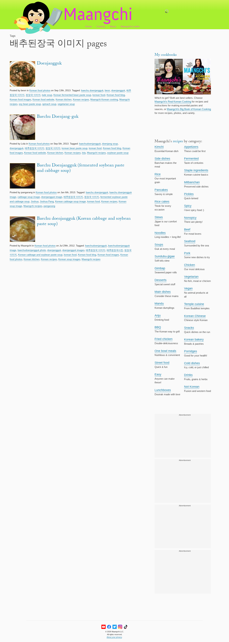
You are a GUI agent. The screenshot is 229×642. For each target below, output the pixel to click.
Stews (159, 217)
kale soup (47, 95)
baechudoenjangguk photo (32, 250)
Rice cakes (162, 201)
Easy (158, 374)
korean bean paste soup (75, 148)
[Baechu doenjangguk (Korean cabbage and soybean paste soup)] (22, 229)
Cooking (100, 26)
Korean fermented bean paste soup (72, 95)
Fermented (191, 158)
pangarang (49, 206)
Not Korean (191, 386)
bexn (107, 90)
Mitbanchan (192, 182)
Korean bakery (194, 339)
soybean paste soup (118, 152)
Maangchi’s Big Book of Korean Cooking (189, 109)
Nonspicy (190, 217)
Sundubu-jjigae (165, 256)
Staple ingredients (196, 170)
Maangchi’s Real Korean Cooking (173, 101)
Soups (159, 244)
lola (84, 152)
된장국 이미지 (33, 95)
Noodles (160, 232)
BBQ (158, 327)
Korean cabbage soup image (70, 201)
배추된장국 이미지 (34, 148)
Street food (162, 362)
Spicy (187, 205)
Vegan (188, 288)
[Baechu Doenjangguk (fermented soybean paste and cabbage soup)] (22, 176)
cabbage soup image (29, 197)
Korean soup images (69, 259)
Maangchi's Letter (130, 26)
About (113, 26)
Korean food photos (39, 90)
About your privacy (114, 637)
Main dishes (163, 291)
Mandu (159, 303)
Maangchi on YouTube (103, 627)
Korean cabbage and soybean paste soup (40, 254)
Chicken (189, 265)
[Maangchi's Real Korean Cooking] (169, 77)
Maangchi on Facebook (109, 627)
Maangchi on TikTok (126, 627)
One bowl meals (165, 351)
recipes (178, 142)
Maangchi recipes (96, 152)
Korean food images (20, 99)
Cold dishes (192, 363)
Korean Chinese (195, 316)
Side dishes (162, 158)
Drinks (188, 375)
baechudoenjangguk (90, 143)
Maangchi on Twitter (114, 627)
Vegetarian (191, 276)
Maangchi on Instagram (120, 627)
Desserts (160, 280)
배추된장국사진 (115, 250)
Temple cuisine (194, 304)
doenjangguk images (73, 250)
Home (88, 26)
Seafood (189, 241)
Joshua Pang (47, 201)
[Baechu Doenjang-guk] (22, 127)
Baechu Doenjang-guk (57, 117)
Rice (158, 174)
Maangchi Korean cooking (104, 99)
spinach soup (49, 104)
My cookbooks (166, 55)
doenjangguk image (51, 197)
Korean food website (43, 99)
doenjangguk (118, 90)
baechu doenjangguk (92, 90)
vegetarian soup (66, 104)
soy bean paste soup (30, 104)
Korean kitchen (64, 99)
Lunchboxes (163, 390)
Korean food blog (116, 95)
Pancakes (161, 189)
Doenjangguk (49, 64)
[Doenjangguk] (22, 74)
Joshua (35, 201)
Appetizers (191, 146)
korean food (99, 95)
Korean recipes (81, 99)
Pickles (189, 194)
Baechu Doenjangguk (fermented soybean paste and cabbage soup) (80, 168)
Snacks (189, 327)
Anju (158, 315)
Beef (187, 229)
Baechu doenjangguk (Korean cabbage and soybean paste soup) (84, 221)
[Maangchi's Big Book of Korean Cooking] (197, 77)
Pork (187, 253)
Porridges (190, 351)
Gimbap (160, 268)
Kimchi (159, 146)
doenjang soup (110, 143)
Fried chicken (164, 339)
